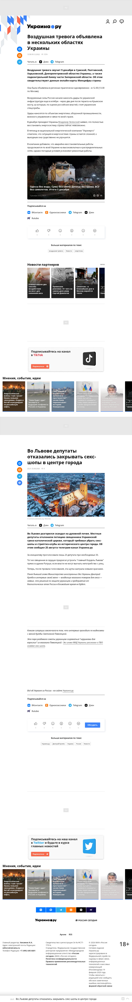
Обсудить (93, 725)
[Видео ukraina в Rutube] (91, 909)
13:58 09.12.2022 (33, 54)
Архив (63, 934)
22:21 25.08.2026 (33, 469)
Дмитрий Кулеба (59, 744)
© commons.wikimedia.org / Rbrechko (39, 519)
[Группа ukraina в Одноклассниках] (71, 909)
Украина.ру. (68, 690)
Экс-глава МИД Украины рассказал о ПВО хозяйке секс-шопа (65, 644)
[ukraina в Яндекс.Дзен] (81, 909)
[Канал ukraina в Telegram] (61, 909)
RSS (70, 934)
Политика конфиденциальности (61, 959)
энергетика (79, 251)
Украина (70, 744)
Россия (78, 744)
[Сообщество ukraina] (51, 909)
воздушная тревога (56, 251)
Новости (69, 251)
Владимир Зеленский (69, 122)
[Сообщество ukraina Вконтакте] (41, 909)
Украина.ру (46, 744)
